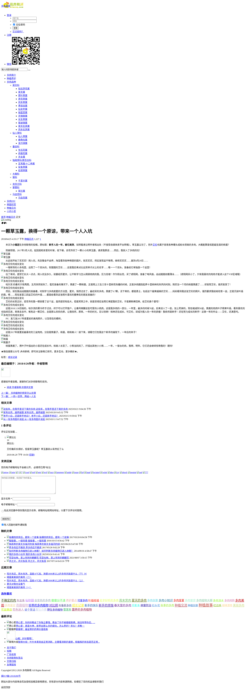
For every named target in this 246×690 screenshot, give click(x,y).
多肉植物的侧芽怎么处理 (18, 393)
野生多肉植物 (55, 609)
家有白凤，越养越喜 (34, 412)
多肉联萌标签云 (15, 658)
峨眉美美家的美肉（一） (19, 587)
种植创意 (193, 605)
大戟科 (16, 174)
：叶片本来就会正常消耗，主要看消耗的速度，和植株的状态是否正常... (59, 642)
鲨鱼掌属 (22, 167)
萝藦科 (16, 187)
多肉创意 (152, 600)
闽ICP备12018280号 (11, 676)
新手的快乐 (91, 605)
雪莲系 (67, 609)
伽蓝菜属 (22, 112)
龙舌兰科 (17, 184)
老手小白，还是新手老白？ (45, 416)
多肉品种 (11, 82)
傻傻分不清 (58, 600)
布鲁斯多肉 (65, 605)
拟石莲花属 (24, 88)
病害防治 (146, 605)
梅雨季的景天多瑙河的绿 (47, 544)
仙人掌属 (22, 136)
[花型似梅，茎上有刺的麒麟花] (23, 558)
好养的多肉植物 (39, 605)
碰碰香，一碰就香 (37, 540)
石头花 (156, 605)
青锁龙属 (22, 106)
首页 (3, 217)
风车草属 (22, 102)
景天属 (21, 92)
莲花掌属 (22, 99)
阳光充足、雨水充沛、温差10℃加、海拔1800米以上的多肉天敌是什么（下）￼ (47, 574)
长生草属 (22, 119)
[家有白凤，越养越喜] (12, 412)
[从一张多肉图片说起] (12, 419)
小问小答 (11, 211)
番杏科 (16, 146)
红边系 (217, 605)
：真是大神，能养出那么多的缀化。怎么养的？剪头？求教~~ (50, 626)
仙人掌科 (17, 133)
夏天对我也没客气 (16, 584)
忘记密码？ (18, 31)
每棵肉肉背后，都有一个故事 (54, 537)
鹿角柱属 (22, 140)
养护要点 (71, 600)
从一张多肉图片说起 (34, 419)
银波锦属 (22, 123)
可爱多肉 (82, 600)
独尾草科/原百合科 (22, 160)
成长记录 (12, 357)
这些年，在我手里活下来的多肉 (52, 409)
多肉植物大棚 (204, 600)
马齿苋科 (17, 194)
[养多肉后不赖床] (16, 547)
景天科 (16, 85)
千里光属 (22, 180)
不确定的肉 (8, 600)
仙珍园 (29, 600)
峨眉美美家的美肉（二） (19, 577)
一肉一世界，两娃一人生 (18, 396)
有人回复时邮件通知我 (15, 525)
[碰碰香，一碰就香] (17, 540)
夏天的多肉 (139, 600)
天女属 (21, 157)
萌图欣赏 (11, 204)
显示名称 (6, 498)
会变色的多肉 (42, 600)
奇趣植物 (22, 605)
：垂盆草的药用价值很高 (32, 629)
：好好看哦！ (24, 638)
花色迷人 (18, 609)
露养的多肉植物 (82, 609)
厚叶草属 (22, 95)
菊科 (15, 177)
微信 (9, 64)
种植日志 (11, 208)
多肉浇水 (218, 600)
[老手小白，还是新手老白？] (16, 416)
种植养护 (11, 78)
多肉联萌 (5, 6)
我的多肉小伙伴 (34, 554)
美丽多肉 (238, 605)
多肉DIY (11, 201)
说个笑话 (29, 609)
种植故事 (206, 605)
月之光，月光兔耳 (37, 561)
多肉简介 (11, 75)
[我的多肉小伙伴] (16, 554)
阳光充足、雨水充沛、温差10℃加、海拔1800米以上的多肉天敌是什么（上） (45, 580)
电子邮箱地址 (9, 504)
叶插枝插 (93, 600)
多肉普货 (190, 600)
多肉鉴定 (10, 605)
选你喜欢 (6, 593)
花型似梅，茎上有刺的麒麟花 (54, 558)
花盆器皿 (6, 609)
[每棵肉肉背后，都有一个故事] (23, 537)
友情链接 (11, 664)
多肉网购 (229, 600)
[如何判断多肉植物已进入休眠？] (24, 551)
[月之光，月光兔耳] (17, 561)
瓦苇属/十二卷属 (26, 163)
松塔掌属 (22, 170)
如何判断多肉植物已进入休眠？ (57, 551)
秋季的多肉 (167, 605)
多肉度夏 (178, 600)
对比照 (53, 605)
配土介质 (41, 609)
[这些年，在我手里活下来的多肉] (18, 409)
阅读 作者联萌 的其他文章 (20, 387)
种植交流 (181, 605)
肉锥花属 (22, 153)
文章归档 (11, 661)
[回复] (32, 455)
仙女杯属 (22, 109)
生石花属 (22, 150)
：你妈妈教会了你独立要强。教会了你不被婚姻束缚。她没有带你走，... (55, 622)
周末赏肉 (125, 600)
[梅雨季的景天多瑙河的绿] (21, 544)
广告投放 (11, 654)
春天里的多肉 (122, 605)
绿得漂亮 (227, 605)
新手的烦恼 (106, 605)
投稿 (9, 651)
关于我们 (11, 647)
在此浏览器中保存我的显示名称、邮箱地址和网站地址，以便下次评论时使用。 (44, 510)
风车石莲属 (24, 129)
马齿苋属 (22, 198)
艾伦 (155, 245)
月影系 (136, 605)
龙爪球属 (22, 143)
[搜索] (29, 70)
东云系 (21, 600)
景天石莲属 (24, 126)
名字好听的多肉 (109, 600)
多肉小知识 (166, 600)
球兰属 (21, 191)
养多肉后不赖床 (34, 547)
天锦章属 (22, 116)
